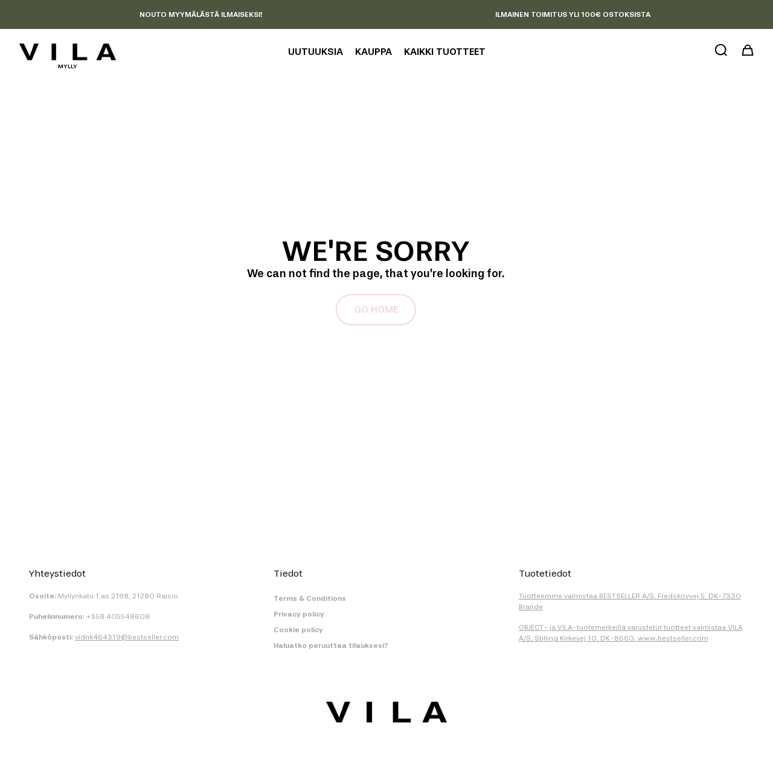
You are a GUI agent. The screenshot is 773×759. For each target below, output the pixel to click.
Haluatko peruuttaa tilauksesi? (331, 645)
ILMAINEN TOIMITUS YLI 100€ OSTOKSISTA (572, 14)
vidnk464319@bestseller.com (127, 637)
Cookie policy (298, 630)
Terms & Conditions (310, 598)
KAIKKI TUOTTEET (445, 51)
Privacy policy (299, 614)
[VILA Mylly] (67, 51)
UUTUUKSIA (315, 51)
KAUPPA (373, 51)
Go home (376, 309)
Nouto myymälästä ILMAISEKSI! (201, 14)
